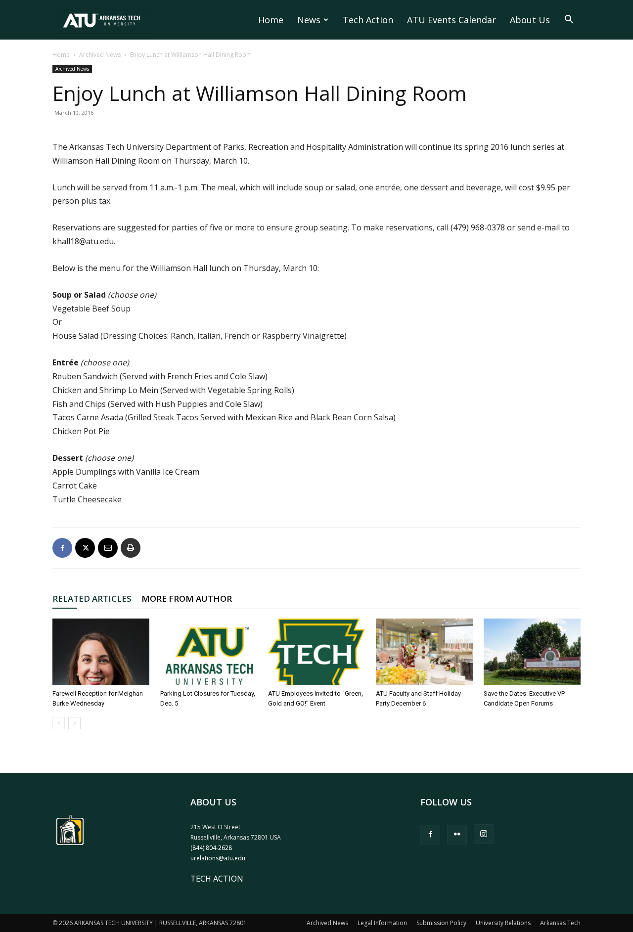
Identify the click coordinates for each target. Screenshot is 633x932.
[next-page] (74, 723)
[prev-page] (58, 723)
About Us (530, 20)
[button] (569, 20)
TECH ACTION (216, 878)
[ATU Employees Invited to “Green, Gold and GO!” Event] (316, 652)
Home (270, 20)
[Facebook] (62, 548)
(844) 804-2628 (211, 847)
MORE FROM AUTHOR (186, 598)
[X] (85, 548)
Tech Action (368, 20)
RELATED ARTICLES (92, 598)
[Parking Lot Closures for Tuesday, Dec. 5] (208, 652)
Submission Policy (441, 923)
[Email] (108, 548)
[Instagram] (484, 834)
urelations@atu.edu (217, 858)
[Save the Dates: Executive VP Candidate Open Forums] (532, 652)
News (308, 20)
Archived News (100, 54)
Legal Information (382, 923)
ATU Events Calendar (451, 20)
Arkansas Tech (560, 923)
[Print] (130, 548)
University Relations (503, 923)
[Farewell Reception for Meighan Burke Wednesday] (100, 652)
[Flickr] (457, 834)
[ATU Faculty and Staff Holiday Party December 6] (424, 652)
